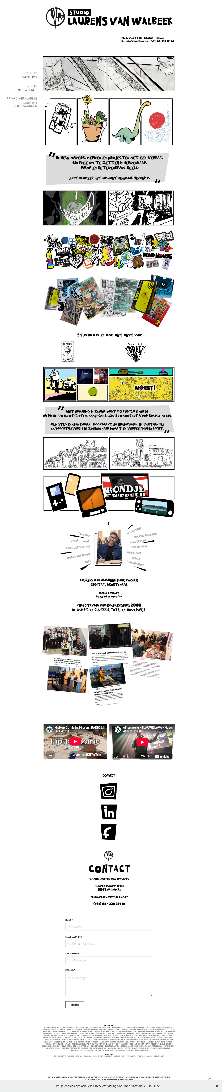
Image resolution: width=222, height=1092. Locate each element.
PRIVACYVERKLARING (22, 98)
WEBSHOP (29, 77)
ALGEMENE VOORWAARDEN (25, 104)
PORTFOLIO (28, 73)
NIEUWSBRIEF (27, 90)
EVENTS (31, 86)
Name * (69, 920)
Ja (150, 1086)
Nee (157, 1086)
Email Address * (74, 937)
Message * (71, 970)
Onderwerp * (73, 953)
